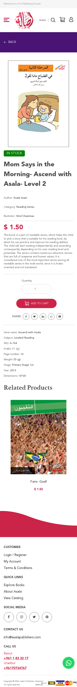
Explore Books (14, 585)
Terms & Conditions (18, 568)
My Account (12, 561)
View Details (38, 457)
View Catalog (13, 598)
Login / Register (15, 555)
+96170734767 (15, 668)
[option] (38, 448)
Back (12, 42)
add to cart (39, 303)
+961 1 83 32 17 (16, 658)
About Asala (13, 591)
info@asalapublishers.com (22, 637)
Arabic (42, 20)
